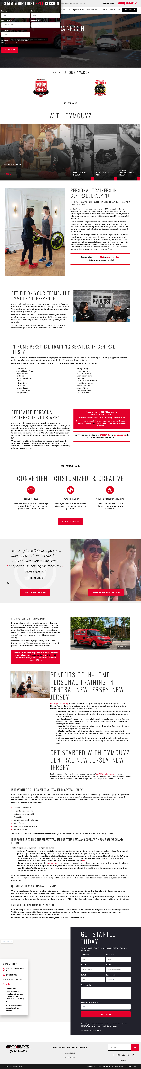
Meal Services (115, 10)
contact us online (112, 257)
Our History (128, 1066)
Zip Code (84, 975)
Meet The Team (91, 1066)
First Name (85, 955)
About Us (103, 10)
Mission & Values (119, 1066)
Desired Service (111, 975)
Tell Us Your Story (87, 985)
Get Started (8, 174)
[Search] (135, 1047)
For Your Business (92, 10)
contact (93, 423)
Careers (99, 1066)
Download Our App (108, 1066)
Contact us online (36, 655)
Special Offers (78, 10)
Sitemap (123, 1060)
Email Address (36, 21)
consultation (52, 863)
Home (55, 1047)
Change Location (70, 1057)
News (68, 1047)
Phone (83, 965)
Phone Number (6, 21)
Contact (75, 1047)
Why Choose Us (65, 10)
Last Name (110, 955)
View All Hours (7, 984)
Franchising (83, 1047)
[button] (82, 152)
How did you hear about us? (90, 1002)
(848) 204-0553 (98, 257)
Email (108, 965)
